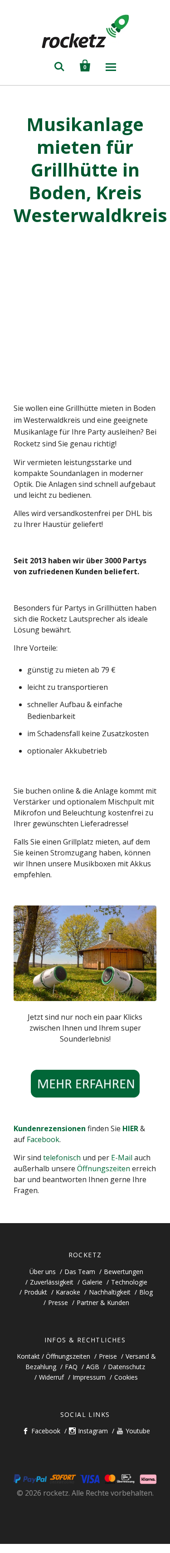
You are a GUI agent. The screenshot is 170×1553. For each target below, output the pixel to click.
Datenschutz (126, 1366)
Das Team (79, 1271)
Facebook (43, 1139)
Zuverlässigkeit (51, 1282)
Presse (58, 1302)
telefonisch (62, 1158)
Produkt (35, 1292)
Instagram (93, 1431)
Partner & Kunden (103, 1302)
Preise (108, 1356)
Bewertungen (123, 1271)
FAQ (71, 1366)
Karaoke (68, 1292)
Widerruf (51, 1377)
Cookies (126, 1377)
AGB (92, 1366)
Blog (146, 1292)
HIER (130, 1128)
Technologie (129, 1282)
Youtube (138, 1431)
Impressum (89, 1377)
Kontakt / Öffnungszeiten (53, 1356)
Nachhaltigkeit (110, 1292)
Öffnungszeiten (103, 1168)
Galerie (92, 1282)
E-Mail (122, 1158)
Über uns (42, 1271)
